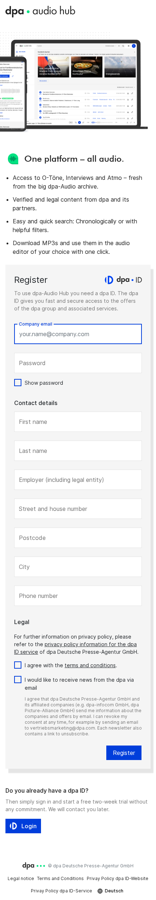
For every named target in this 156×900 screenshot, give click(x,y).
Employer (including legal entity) (61, 479)
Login (29, 826)
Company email (35, 324)
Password (32, 363)
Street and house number (53, 508)
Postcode (32, 537)
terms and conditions (90, 665)
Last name (33, 450)
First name (33, 421)
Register (124, 752)
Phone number (38, 595)
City (24, 566)
